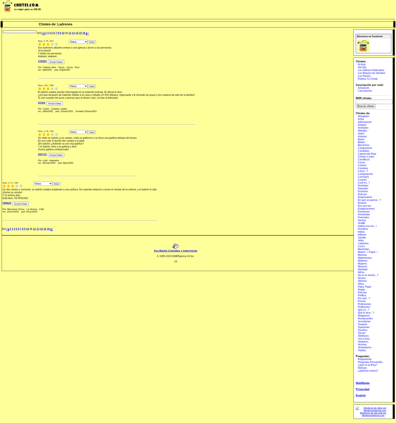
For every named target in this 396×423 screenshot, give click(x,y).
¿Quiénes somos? (368, 370)
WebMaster (363, 383)
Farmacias (364, 211)
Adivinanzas (365, 122)
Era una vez (364, 205)
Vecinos (362, 344)
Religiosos (364, 315)
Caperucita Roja (367, 153)
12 (69, 33)
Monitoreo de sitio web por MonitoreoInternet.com (373, 414)
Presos (362, 301)
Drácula (362, 194)
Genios (362, 220)
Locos (361, 246)
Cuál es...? (364, 182)
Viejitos (362, 350)
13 (73, 33)
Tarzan (361, 333)
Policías (362, 292)
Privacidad (362, 389)
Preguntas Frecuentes (370, 362)
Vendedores (364, 347)
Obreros (362, 281)
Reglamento (365, 359)
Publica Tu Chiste (368, 78)
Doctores (363, 191)
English (361, 395)
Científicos (364, 159)
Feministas (364, 214)
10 (63, 33)
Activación (363, 87)
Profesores (364, 307)
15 (80, 33)
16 (83, 33)
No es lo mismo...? (368, 275)
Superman (364, 327)
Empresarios (365, 197)
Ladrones (363, 243)
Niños (361, 272)
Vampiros (363, 341)
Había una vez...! (367, 226)
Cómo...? (363, 171)
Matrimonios (365, 257)
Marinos (362, 255)
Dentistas (363, 185)
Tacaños (362, 330)
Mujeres (362, 263)
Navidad (362, 269)
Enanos (362, 202)
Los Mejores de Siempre (371, 73)
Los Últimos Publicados (371, 70)
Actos (361, 119)
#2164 (41, 102)
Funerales (363, 217)
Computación (365, 174)
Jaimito (362, 237)
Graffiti (361, 223)
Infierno (362, 234)
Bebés (361, 142)
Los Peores (364, 76)
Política (362, 295)
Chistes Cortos (366, 156)
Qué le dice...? (366, 312)
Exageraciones (366, 208)
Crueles (362, 179)
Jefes (361, 240)
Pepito (361, 289)
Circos (361, 162)
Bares (361, 139)
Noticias (362, 367)
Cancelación (365, 90)
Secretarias (364, 321)
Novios (362, 278)
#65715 (42, 154)
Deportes (363, 188)
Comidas (363, 168)
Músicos (362, 266)
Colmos (362, 165)
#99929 (6, 203)
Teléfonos (363, 335)
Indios (361, 231)
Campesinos (365, 148)
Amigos (362, 124)
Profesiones (364, 304)
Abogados (363, 116)
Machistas (363, 249)
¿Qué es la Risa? (367, 365)
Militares (362, 260)
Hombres (363, 228)
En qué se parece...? (369, 200)
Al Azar (362, 64)
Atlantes (362, 130)
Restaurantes (365, 318)
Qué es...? (363, 309)
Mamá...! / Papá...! (368, 252)
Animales (363, 127)
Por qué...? (364, 298)
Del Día (362, 67)
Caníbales (363, 150)
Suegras (362, 324)
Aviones (362, 136)
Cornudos (363, 176)
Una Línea (364, 338)
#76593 (42, 61)
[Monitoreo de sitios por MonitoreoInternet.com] (373, 410)
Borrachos (363, 145)
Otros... (362, 283)
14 (76, 33)
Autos (361, 133)
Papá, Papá (364, 286)
